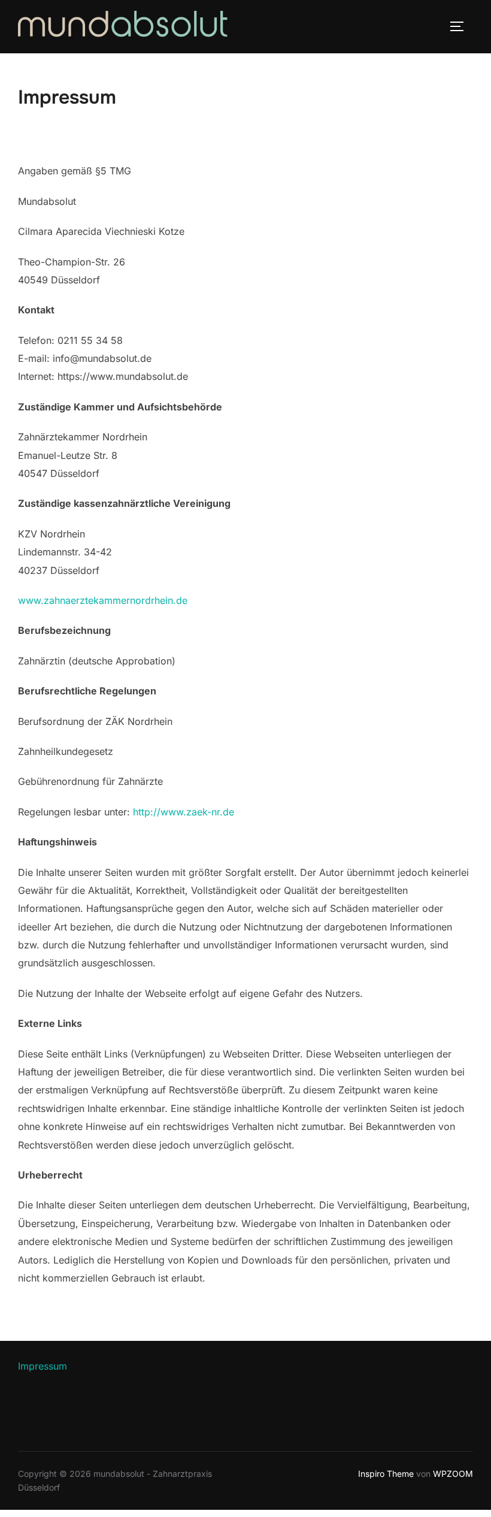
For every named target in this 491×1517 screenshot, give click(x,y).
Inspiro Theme (386, 1473)
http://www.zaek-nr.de (183, 812)
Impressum (42, 1366)
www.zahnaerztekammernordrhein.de (102, 600)
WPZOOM (453, 1473)
